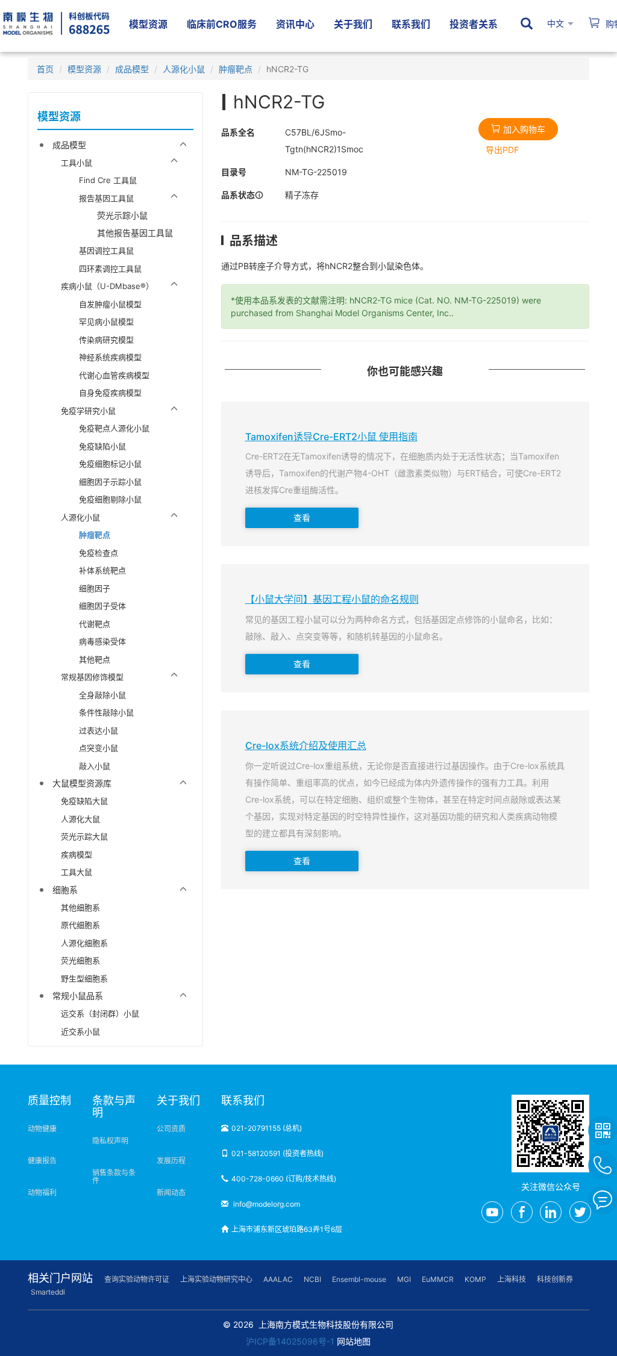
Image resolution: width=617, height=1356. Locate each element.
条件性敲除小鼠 (106, 712)
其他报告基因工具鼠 (135, 233)
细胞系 (65, 890)
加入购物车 (523, 129)
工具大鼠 (76, 872)
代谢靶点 (94, 624)
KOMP (475, 1279)
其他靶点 (94, 659)
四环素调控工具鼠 (110, 268)
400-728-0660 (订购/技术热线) (283, 1178)
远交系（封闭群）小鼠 (100, 1013)
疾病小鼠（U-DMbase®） (107, 286)
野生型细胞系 (84, 978)
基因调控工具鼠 (106, 250)
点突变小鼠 (98, 748)
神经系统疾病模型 (110, 357)
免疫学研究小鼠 (88, 410)
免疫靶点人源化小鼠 (114, 428)
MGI (404, 1279)
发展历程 (171, 1160)
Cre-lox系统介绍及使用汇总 (305, 746)
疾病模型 (76, 854)
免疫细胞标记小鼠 (110, 463)
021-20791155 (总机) (266, 1128)
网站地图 (354, 1341)
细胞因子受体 (102, 606)
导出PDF (502, 150)
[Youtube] (492, 1212)
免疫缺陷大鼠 (84, 801)
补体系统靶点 (102, 570)
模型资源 (84, 69)
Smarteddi (48, 1291)
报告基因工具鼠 (106, 198)
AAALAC (278, 1279)
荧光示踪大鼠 (84, 836)
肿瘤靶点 (235, 69)
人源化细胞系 (84, 943)
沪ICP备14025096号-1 (290, 1341)
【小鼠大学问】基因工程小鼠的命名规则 (332, 599)
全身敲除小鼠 (102, 695)
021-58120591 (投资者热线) (277, 1153)
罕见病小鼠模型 (106, 321)
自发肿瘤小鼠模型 (110, 304)
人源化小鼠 (184, 69)
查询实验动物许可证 (136, 1279)
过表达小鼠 (98, 730)
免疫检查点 (98, 553)
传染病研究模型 (106, 339)
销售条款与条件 (114, 1176)
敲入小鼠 (94, 766)
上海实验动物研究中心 (216, 1279)
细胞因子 (94, 588)
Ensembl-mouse (359, 1279)
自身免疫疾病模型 (110, 392)
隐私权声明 (110, 1140)
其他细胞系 (80, 907)
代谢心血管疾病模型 (114, 375)
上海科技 (511, 1279)
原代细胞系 (80, 925)
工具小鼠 (76, 162)
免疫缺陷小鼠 (102, 446)
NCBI (312, 1279)
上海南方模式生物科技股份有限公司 (325, 1324)
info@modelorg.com (265, 1203)
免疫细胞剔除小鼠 (110, 499)
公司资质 (171, 1128)
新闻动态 (171, 1192)
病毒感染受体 (102, 641)
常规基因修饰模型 (92, 677)
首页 (45, 69)
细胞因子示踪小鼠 (110, 482)
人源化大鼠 (80, 819)
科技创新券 (555, 1279)
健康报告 (42, 1160)
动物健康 (42, 1128)
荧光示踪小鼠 (122, 215)
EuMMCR (438, 1279)
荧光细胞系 (80, 960)
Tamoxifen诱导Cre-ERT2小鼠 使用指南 (331, 437)
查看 (301, 517)
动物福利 (42, 1192)
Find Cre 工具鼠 (108, 180)
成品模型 (132, 69)
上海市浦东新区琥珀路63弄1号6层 (286, 1229)
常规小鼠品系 (77, 996)
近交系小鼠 (80, 1031)
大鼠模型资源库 (81, 783)
